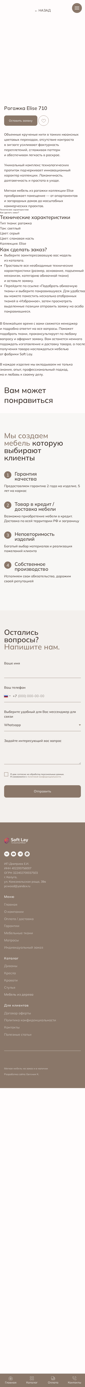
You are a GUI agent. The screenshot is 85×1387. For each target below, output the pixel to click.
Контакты (12, 1027)
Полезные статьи (18, 1034)
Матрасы (11, 940)
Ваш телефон (15, 687)
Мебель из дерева (18, 994)
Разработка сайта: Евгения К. (21, 1074)
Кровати (11, 980)
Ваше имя (12, 663)
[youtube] (13, 854)
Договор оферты (17, 1013)
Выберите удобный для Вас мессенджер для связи (40, 714)
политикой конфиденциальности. (44, 776)
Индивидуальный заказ (23, 947)
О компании (14, 912)
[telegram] (20, 854)
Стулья (9, 987)
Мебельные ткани (18, 933)
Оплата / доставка (19, 919)
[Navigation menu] (77, 8)
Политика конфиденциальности (30, 1020)
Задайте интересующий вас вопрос (32, 741)
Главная (10, 904)
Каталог (11, 958)
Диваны (10, 966)
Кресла (10, 973)
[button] (20, 120)
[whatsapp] (27, 854)
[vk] (6, 854)
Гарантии (11, 926)
